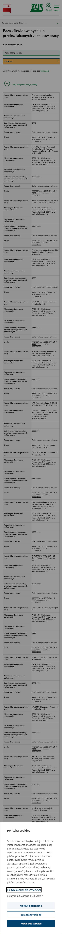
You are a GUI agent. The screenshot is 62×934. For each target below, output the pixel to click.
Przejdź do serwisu (31, 923)
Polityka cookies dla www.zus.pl (24, 889)
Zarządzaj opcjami (31, 914)
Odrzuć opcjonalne (31, 905)
